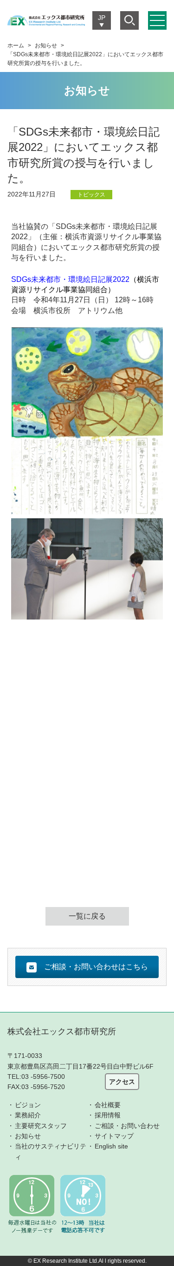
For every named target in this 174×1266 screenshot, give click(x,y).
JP (101, 17)
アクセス (122, 1081)
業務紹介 (28, 1115)
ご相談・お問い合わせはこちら (96, 967)
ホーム (15, 45)
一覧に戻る (87, 916)
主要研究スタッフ (41, 1125)
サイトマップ (114, 1136)
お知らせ (46, 45)
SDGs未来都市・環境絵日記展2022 (70, 279)
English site (111, 1146)
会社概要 (108, 1105)
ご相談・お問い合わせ (127, 1125)
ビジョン (28, 1105)
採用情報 (108, 1115)
